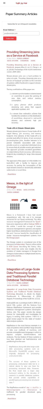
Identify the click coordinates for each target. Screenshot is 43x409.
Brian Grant (11, 249)
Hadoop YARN (34, 224)
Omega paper (14, 238)
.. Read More (11, 174)
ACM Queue (13, 247)
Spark (38, 222)
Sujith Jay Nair (21, 3)
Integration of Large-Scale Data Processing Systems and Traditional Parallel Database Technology (23, 274)
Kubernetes (20, 244)
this (14, 256)
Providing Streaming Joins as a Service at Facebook (23, 53)
